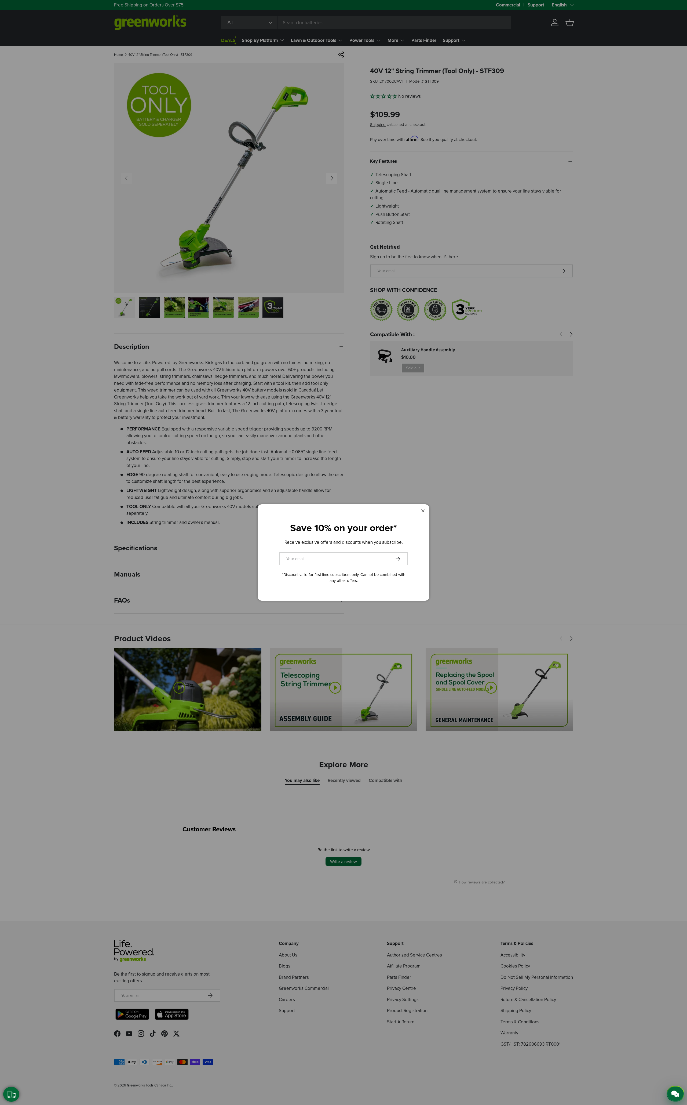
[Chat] (675, 1094)
